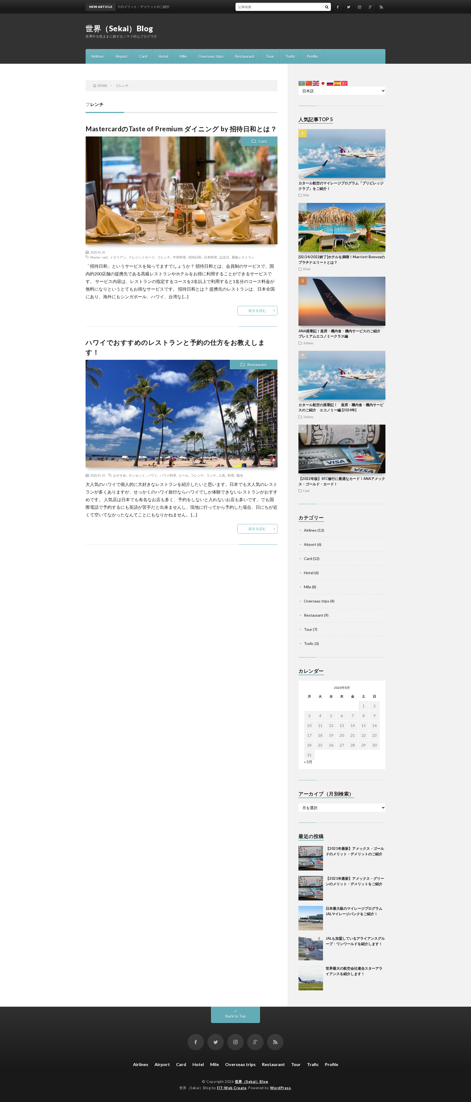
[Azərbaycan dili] (302, 83)
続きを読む (257, 310)
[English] (316, 83)
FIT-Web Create (231, 1088)
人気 (222, 475)
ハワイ (152, 475)
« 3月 (308, 761)
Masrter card (98, 257)
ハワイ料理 (168, 475)
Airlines (97, 56)
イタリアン (118, 257)
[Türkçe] (344, 83)
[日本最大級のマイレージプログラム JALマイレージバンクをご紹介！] (310, 918)
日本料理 (210, 257)
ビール (183, 475)
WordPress (280, 1088)
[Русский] (330, 83)
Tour (270, 56)
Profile (312, 56)
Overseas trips (211, 56)
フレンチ (163, 257)
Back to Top (235, 1016)
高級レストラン (243, 257)
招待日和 (194, 257)
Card (143, 56)
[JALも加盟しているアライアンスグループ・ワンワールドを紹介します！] (310, 948)
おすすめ (119, 475)
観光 (240, 475)
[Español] (337, 83)
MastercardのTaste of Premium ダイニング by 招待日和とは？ (181, 129)
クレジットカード (142, 257)
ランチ (211, 475)
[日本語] (323, 83)
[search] (327, 7)
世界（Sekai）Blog (119, 28)
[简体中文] (309, 83)
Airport (121, 56)
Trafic (290, 56)
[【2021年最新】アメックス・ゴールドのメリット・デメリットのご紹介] (310, 858)
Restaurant (244, 56)
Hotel (163, 56)
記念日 (224, 257)
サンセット (137, 475)
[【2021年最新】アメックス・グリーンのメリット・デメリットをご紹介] (310, 888)
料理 (231, 475)
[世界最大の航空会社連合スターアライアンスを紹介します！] (310, 978)
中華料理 (179, 257)
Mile (183, 56)
